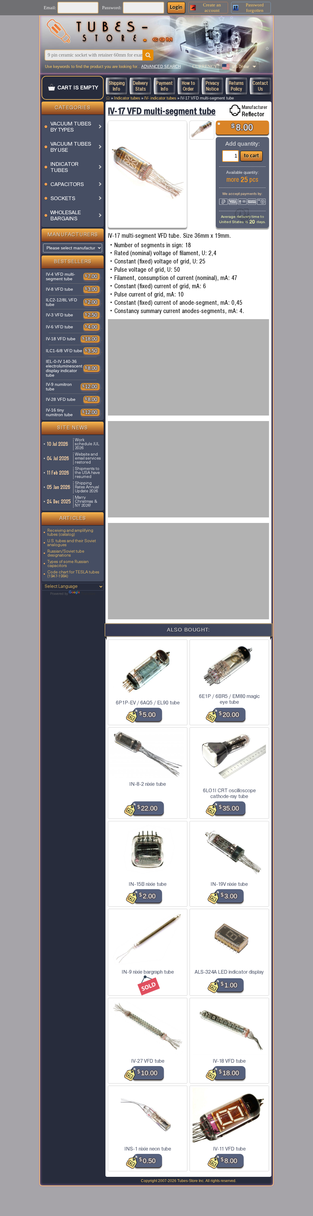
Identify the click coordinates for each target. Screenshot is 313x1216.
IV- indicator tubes (160, 98)
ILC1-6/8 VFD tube (64, 351)
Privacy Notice (212, 86)
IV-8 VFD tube (59, 289)
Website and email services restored (88, 458)
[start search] (147, 55)
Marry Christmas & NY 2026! (86, 502)
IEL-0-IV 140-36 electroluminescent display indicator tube (64, 368)
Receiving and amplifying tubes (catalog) (70, 533)
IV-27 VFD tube (147, 1061)
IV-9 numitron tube (59, 386)
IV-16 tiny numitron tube (59, 412)
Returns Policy (236, 86)
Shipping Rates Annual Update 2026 (87, 487)
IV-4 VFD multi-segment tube (60, 276)
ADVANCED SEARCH (161, 66)
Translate (88, 594)
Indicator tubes (127, 98)
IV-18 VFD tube (60, 339)
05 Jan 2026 (59, 487)
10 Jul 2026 (57, 444)
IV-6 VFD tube (59, 327)
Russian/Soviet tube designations (65, 554)
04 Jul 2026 (58, 458)
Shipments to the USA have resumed (87, 473)
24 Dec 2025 (59, 501)
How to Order (188, 86)
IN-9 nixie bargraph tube (148, 972)
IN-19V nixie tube (229, 884)
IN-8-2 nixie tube (147, 784)
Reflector (253, 114)
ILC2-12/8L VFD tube (61, 302)
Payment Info (164, 86)
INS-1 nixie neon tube (147, 1149)
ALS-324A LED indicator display (229, 972)
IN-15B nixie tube (148, 884)
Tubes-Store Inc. (190, 1181)
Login (176, 7)
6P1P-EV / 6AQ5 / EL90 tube (148, 703)
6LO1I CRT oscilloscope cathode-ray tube (229, 793)
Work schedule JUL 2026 (87, 444)
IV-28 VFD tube (60, 399)
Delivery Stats (140, 86)
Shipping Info (117, 86)
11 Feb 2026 (58, 473)
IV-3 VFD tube (59, 315)
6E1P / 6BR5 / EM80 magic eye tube (229, 699)
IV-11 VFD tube (229, 1149)
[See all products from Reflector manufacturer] (234, 110)
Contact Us (260, 86)
